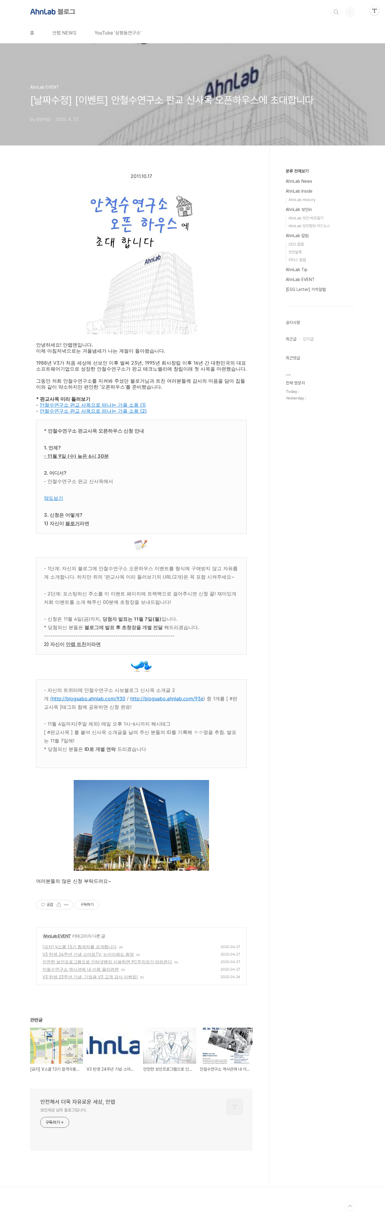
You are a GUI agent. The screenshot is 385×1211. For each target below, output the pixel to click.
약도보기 (53, 498)
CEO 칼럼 (296, 244)
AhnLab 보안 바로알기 (305, 218)
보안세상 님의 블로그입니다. (63, 1110)
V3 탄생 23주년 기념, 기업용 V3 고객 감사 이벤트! (90, 976)
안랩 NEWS (64, 33)
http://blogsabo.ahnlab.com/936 (166, 699)
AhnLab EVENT (56, 935)
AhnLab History (302, 199)
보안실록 (295, 252)
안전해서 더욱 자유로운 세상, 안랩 (77, 1102)
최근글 (291, 339)
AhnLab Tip (296, 269)
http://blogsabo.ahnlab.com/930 (88, 699)
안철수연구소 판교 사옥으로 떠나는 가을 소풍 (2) (93, 411)
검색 (336, 12)
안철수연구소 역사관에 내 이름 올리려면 (80, 969)
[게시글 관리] (66, 904)
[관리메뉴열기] (374, 10)
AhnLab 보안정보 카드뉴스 (309, 226)
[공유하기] (59, 904)
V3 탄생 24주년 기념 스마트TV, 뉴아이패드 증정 (88, 954)
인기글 (308, 339)
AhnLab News (299, 181)
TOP (350, 1206)
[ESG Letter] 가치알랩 (306, 289)
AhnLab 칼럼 (297, 235)
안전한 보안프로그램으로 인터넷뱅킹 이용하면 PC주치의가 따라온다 (107, 961)
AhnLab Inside (299, 191)
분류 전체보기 (297, 171)
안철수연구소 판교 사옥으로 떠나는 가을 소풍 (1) (93, 405)
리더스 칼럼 (297, 260)
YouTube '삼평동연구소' (117, 33)
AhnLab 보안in (299, 209)
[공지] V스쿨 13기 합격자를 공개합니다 (79, 946)
